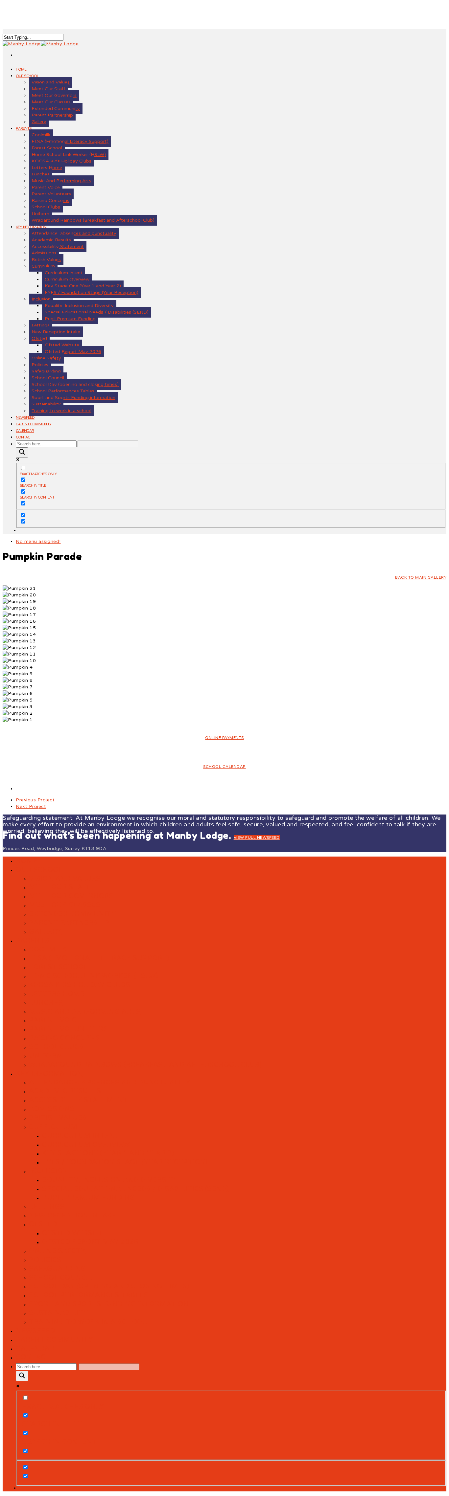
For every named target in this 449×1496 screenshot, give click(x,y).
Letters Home (47, 167)
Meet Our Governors (54, 95)
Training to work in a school (61, 410)
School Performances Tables (63, 391)
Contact (24, 437)
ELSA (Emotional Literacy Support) (70, 141)
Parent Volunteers (51, 194)
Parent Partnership (52, 115)
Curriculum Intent (64, 273)
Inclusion (41, 299)
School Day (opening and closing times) (75, 384)
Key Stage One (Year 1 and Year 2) (83, 286)
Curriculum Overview (67, 279)
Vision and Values (51, 82)
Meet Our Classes (51, 102)
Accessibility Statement (58, 246)
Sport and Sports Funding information (73, 397)
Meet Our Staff (48, 89)
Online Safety (46, 358)
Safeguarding (46, 371)
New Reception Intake (56, 332)
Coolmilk (41, 135)
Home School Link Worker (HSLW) (69, 154)
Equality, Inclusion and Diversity (79, 305)
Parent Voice (46, 187)
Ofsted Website (62, 345)
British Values (46, 259)
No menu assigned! (38, 541)
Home (21, 69)
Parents (24, 128)
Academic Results (51, 240)
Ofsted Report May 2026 (73, 351)
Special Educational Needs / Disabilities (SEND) (97, 312)
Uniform (40, 213)
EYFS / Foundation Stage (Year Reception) (91, 292)
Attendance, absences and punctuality (74, 233)
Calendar (25, 431)
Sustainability (46, 404)
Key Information (49, 1074)
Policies (40, 365)
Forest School (47, 148)
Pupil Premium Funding (70, 319)
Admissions (44, 253)
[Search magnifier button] (22, 452)
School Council (48, 378)
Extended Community (56, 108)
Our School (27, 76)
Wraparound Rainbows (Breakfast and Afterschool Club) (93, 220)
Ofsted (39, 338)
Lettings (41, 325)
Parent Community (33, 424)
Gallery (39, 121)
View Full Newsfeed (257, 837)
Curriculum (43, 266)
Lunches (41, 174)
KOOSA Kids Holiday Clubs (61, 161)
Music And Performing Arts (61, 181)
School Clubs (46, 207)
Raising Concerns (50, 200)
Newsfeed (25, 417)
